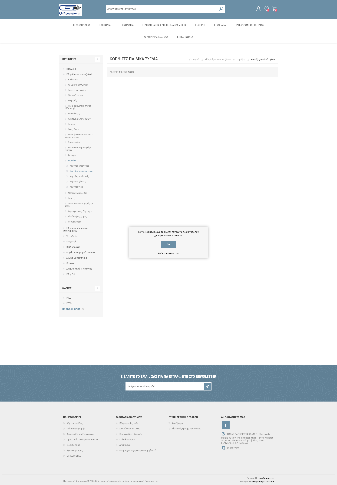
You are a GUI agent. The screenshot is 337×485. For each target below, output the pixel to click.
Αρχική (196, 59)
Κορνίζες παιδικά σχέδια (81, 171)
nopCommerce (266, 478)
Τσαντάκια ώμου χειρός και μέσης (79, 204)
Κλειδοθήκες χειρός (77, 216)
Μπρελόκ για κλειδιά (77, 193)
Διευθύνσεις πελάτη (129, 428)
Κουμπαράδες (74, 222)
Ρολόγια (72, 155)
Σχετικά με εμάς (75, 450)
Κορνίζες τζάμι (76, 187)
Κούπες (71, 124)
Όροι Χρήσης (73, 445)
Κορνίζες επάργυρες (79, 166)
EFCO (69, 303)
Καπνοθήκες (74, 113)
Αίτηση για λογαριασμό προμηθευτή (137, 450)
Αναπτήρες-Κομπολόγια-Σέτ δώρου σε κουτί (79, 135)
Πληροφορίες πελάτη (130, 423)
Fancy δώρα (73, 129)
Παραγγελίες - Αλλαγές (130, 434)
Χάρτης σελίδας (75, 423)
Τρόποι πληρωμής (76, 428)
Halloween (73, 79)
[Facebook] (226, 425)
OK (168, 244)
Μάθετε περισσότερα (168, 253)
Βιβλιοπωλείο (73, 247)
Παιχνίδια (71, 69)
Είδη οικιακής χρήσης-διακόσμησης (76, 229)
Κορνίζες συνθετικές (79, 176)
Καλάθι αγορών (274, 8)
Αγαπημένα (125, 445)
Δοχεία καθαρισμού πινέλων (80, 252)
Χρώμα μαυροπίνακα (76, 258)
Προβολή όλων (71, 309)
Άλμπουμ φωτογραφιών (79, 119)
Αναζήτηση (177, 423)
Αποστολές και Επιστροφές (81, 434)
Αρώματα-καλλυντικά (78, 85)
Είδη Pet (70, 274)
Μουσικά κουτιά (75, 95)
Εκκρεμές (72, 100)
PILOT (69, 298)
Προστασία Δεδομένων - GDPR (82, 439)
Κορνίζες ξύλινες (78, 181)
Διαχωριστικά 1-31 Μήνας (79, 268)
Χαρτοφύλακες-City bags (80, 211)
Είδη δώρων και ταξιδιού (79, 74)
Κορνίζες (72, 160)
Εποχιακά (71, 241)
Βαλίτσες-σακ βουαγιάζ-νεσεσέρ (78, 148)
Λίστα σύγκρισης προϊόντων (186, 428)
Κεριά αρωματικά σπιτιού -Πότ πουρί (78, 107)
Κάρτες (71, 198)
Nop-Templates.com (263, 481)
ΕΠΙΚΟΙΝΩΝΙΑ (74, 455)
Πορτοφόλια (74, 142)
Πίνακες (70, 263)
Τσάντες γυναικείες (77, 90)
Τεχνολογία (71, 236)
